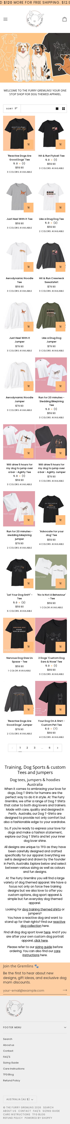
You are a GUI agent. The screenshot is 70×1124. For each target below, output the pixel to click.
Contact (8, 1051)
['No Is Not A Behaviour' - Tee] (51, 572)
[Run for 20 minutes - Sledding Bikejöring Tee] (51, 375)
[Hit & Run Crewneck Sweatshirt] (51, 255)
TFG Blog (8, 1074)
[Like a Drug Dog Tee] (51, 196)
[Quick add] (28, 144)
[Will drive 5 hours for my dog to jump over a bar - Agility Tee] (19, 442)
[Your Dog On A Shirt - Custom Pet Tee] (51, 698)
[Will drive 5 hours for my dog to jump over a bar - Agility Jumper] (51, 442)
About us (8, 1045)
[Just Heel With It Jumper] (19, 315)
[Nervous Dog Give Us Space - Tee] (19, 635)
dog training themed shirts (41, 909)
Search (7, 1039)
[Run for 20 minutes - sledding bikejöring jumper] (19, 508)
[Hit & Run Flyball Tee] (51, 133)
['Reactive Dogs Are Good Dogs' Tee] (19, 133)
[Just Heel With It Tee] (19, 196)
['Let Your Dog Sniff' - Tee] (19, 572)
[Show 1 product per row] (57, 109)
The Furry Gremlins (20, 1107)
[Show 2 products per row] (63, 109)
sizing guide (43, 947)
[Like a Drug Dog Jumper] (51, 315)
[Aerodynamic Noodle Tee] (19, 255)
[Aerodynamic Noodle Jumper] (19, 375)
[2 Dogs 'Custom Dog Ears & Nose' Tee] (51, 635)
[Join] (63, 990)
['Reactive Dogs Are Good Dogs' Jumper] (19, 698)
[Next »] (57, 748)
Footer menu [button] (12, 1027)
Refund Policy (11, 1080)
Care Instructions (13, 1069)
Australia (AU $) (18, 1099)
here (47, 932)
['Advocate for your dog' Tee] (51, 508)
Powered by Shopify (38, 1118)
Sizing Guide (11, 1062)
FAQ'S (6, 1057)
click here (41, 941)
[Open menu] (9, 19)
